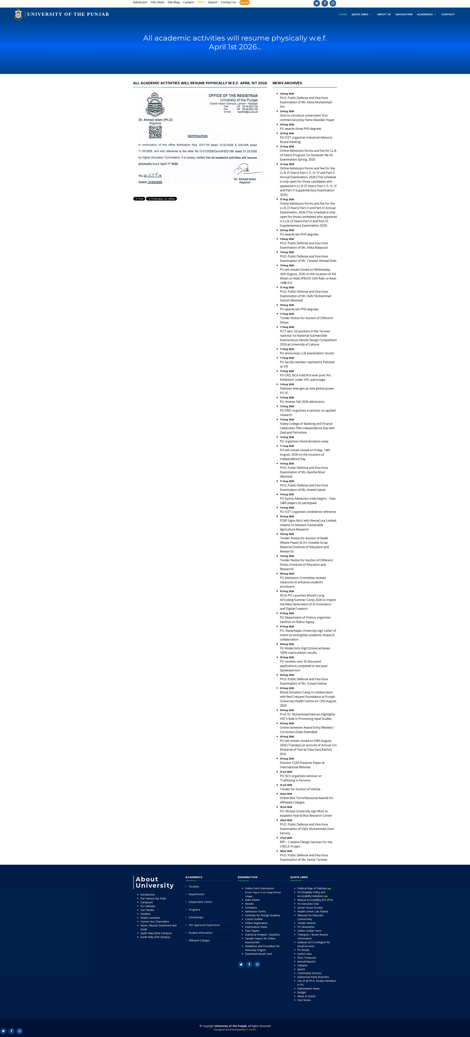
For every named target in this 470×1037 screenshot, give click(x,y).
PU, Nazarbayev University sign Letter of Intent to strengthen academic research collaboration (308, 635)
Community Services (309, 973)
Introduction (147, 894)
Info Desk (157, 2)
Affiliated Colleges (199, 940)
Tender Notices (306, 923)
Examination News (256, 927)
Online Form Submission (263, 892)
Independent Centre (200, 902)
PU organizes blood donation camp (304, 441)
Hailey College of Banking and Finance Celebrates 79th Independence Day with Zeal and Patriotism (307, 428)
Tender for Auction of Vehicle (300, 789)
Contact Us (228, 2)
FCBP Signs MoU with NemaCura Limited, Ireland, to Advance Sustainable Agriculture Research (308, 524)
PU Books (303, 950)
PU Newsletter (306, 927)
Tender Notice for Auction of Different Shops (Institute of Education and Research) (306, 564)
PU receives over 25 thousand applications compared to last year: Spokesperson (304, 665)
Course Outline (254, 919)
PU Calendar (147, 906)
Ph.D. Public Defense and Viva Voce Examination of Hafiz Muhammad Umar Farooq (307, 828)
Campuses (146, 902)
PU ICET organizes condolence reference (308, 512)
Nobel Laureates (150, 917)
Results (249, 903)
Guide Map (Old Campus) (155, 937)
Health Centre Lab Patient (312, 911)
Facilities (145, 914)
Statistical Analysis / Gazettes (262, 934)
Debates (302, 965)
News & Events (306, 996)
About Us (384, 14)
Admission (140, 2)
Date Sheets (252, 900)
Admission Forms (255, 911)
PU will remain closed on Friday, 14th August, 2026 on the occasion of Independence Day (305, 454)
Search (212, 2)
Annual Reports (306, 961)
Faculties (194, 886)
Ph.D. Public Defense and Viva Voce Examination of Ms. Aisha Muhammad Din (306, 102)
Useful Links (304, 954)
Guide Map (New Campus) (156, 933)
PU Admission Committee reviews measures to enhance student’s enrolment (303, 582)
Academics (425, 14)
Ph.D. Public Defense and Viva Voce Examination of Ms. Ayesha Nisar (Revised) (304, 472)
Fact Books (147, 910)
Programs (194, 909)
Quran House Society (310, 907)
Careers (188, 2)
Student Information (201, 932)
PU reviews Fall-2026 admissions (302, 402)
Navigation (404, 14)
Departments (196, 894)
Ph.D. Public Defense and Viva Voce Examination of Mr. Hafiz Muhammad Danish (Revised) (305, 296)
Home (343, 14)
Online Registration (256, 923)
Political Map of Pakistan (312, 888)
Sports (301, 969)
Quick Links (360, 14)
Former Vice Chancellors (154, 921)
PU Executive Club (308, 903)
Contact (448, 14)
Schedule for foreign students (262, 915)
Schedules (251, 907)
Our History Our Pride (153, 898)
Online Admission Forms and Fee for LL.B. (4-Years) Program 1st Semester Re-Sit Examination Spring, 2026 (308, 155)
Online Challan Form (309, 930)
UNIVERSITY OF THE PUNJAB (68, 14)
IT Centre (251, 1029)
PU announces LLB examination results (307, 353)
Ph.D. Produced (306, 957)
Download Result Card (258, 954)
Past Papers (252, 930)
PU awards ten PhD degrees (299, 234)
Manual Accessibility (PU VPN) (315, 900)
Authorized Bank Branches (313, 977)
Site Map (174, 2)
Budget (301, 992)
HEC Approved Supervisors (204, 925)
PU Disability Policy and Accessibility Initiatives (311, 894)
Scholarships (196, 917)
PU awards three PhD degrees (300, 129)
